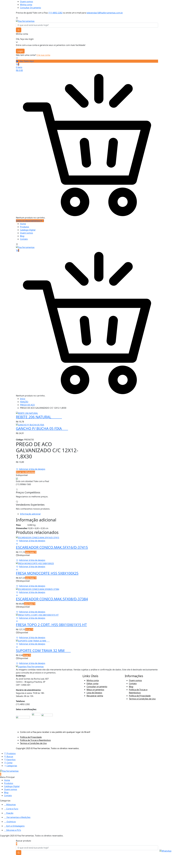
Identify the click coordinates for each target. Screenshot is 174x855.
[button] (30, 469)
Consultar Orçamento (30, 7)
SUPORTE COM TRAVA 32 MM (43, 650)
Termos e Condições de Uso (142, 698)
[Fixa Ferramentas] (25, 20)
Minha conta (26, 4)
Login (20, 51)
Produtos (24, 226)
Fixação (9, 813)
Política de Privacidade (140, 695)
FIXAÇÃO (24, 401)
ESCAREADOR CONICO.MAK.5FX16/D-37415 (52, 547)
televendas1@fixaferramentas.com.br (105, 12)
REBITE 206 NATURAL (39, 416)
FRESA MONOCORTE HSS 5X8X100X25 (47, 573)
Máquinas (11, 804)
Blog (22, 236)
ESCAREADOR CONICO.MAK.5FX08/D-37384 (52, 598)
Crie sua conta (43, 55)
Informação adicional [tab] (30, 513)
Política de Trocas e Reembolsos (35, 740)
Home (23, 223)
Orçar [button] (28, 629)
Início (22, 398)
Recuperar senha (95, 695)
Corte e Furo (12, 808)
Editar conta (92, 683)
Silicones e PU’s (13, 830)
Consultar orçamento (97, 686)
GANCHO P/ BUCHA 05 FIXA (42, 428)
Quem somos (26, 1)
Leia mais (30, 552)
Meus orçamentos (95, 689)
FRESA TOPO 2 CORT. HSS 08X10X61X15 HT (51, 624)
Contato (24, 239)
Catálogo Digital (27, 229)
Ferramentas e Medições (18, 817)
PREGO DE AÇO (27, 404)
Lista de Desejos (94, 692)
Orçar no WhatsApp (25, 472)
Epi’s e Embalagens (15, 826)
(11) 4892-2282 (55, 12)
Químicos (11, 821)
